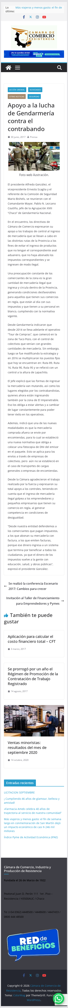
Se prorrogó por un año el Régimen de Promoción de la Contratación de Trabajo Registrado (33, 676)
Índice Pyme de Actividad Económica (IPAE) (31, 837)
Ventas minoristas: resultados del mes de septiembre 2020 (27, 747)
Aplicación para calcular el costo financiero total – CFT (32, 639)
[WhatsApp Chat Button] (58, 998)
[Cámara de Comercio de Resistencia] (8, 67)
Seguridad (34, 96)
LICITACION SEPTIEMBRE (19, 792)
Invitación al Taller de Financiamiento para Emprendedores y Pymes (33, 601)
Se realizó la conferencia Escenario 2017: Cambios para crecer (33, 586)
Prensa (33, 137)
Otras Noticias (16, 96)
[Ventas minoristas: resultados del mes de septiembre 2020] (34, 721)
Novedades (35, 89)
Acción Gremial (17, 89)
